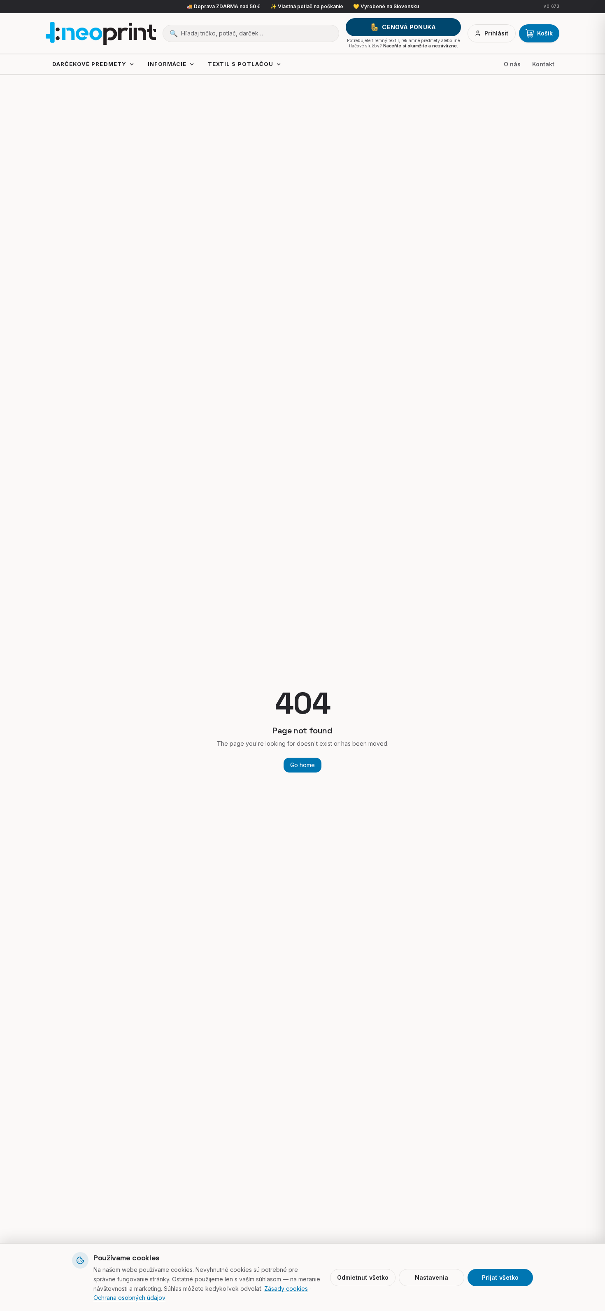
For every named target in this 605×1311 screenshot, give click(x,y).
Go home (302, 764)
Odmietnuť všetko (363, 1277)
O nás (512, 64)
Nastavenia (431, 1277)
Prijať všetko (500, 1277)
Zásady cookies (286, 1288)
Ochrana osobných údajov (129, 1297)
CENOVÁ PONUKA (409, 26)
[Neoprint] (101, 33)
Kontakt (543, 64)
